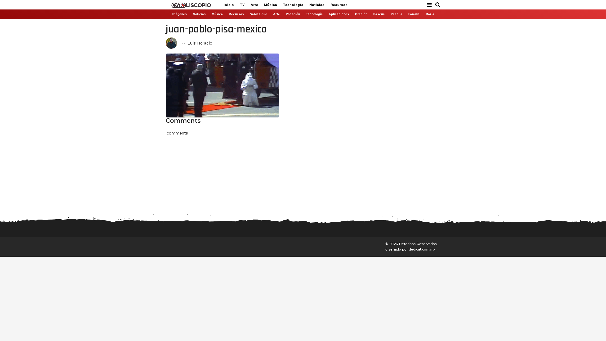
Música (270, 5)
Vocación (293, 14)
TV (242, 5)
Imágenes (179, 14)
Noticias (317, 5)
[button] (429, 4)
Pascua (379, 14)
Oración (361, 14)
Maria (430, 14)
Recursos (339, 5)
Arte (254, 5)
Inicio (229, 5)
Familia (414, 14)
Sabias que (258, 14)
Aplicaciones (339, 14)
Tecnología (293, 5)
